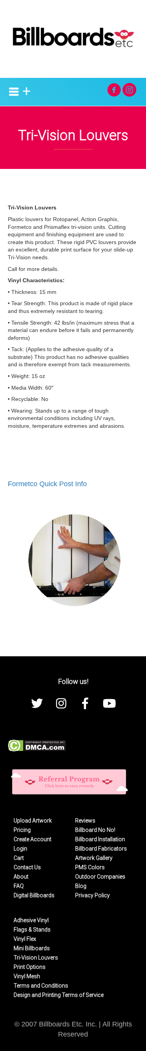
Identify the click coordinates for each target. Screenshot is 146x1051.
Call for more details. (33, 269)
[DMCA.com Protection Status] (37, 745)
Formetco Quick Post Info (47, 484)
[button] (114, 90)
